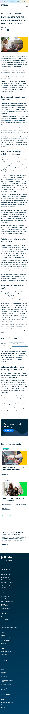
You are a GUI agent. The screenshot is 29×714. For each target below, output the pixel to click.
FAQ (2, 624)
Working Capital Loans (6, 574)
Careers (3, 635)
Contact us (3, 643)
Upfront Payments (5, 587)
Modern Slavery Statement (7, 702)
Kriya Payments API (5, 637)
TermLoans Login (5, 657)
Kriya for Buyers (4, 598)
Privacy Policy (4, 697)
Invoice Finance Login (6, 651)
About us (3, 630)
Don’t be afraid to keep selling (20, 346)
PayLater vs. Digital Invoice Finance (9, 627)
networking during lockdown (14, 120)
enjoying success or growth (16, 342)
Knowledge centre (5, 616)
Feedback (3, 699)
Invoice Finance (4, 572)
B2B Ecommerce (5, 596)
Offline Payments (5, 577)
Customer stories (5, 619)
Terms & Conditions (5, 694)
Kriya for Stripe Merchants (7, 582)
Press (2, 632)
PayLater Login (4, 654)
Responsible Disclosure (6, 704)
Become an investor (5, 608)
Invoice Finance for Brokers (7, 601)
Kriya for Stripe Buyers (6, 585)
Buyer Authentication (6, 579)
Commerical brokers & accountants (5, 605)
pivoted (11, 128)
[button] (26, 6)
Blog (2, 622)
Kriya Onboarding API (6, 640)
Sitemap (3, 707)
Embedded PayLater (5, 569)
